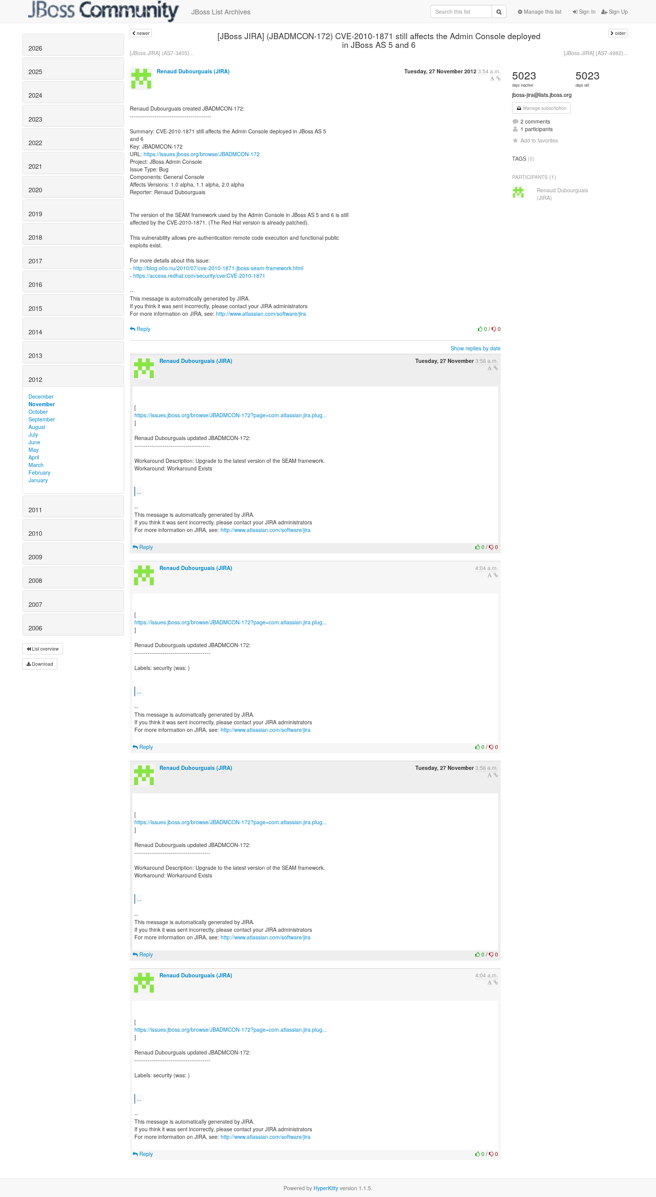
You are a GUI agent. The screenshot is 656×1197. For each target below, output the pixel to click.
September (41, 419)
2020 (35, 189)
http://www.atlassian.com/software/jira (261, 313)
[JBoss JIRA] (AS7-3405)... (162, 53)
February (39, 472)
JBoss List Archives (221, 11)
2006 (35, 627)
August (36, 427)
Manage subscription (544, 107)
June (34, 442)
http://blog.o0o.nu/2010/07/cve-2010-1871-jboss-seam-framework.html (218, 268)
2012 (35, 379)
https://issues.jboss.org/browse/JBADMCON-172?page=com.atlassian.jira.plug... (230, 415)
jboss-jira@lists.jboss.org (542, 94)
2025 (35, 71)
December (41, 396)
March (36, 465)
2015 (35, 308)
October (38, 411)
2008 (35, 580)
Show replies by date (476, 348)
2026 (35, 47)
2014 (35, 331)
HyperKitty (326, 1188)
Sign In (586, 11)
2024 (35, 95)
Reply (142, 328)
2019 (35, 213)
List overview (45, 648)
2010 (35, 533)
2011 (35, 509)
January (38, 480)
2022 (35, 142)
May (33, 449)
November (41, 404)
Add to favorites (539, 140)
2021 (35, 166)
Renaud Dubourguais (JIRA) (193, 71)
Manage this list (541, 11)
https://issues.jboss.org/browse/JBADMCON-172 (202, 154)
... (139, 491)
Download (42, 663)
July (33, 434)
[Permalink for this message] (498, 78)
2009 (35, 556)
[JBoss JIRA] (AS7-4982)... (596, 53)
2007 (35, 604)
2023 (35, 119)
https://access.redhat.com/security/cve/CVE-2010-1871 (199, 275)
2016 (35, 284)
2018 (35, 237)
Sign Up (617, 11)
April (33, 457)
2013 (35, 355)
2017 (35, 260)
